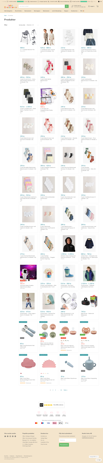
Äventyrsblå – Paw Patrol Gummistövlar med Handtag (68, 286)
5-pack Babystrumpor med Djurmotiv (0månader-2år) (26, 138)
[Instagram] (10, 436)
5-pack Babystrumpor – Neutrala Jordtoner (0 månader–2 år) (69, 138)
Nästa (65, 390)
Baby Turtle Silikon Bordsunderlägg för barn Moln (27, 379)
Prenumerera (64, 445)
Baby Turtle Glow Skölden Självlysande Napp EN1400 (88, 346)
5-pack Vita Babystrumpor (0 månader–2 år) (88, 197)
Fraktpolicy (12, 456)
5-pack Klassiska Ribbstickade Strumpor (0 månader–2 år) (68, 168)
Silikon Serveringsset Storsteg (29, 438)
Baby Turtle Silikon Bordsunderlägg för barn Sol (47, 379)
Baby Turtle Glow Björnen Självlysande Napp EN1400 (67, 346)
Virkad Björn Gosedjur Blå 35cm (29, 442)
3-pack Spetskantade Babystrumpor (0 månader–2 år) (89, 79)
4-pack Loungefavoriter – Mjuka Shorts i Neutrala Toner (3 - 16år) (28, 110)
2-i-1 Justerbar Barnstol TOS (27, 49)
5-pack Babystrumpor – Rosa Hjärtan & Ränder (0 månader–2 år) (89, 139)
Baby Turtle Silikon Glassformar (69, 378)
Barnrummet (28, 11)
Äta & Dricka (18, 11)
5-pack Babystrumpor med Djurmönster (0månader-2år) (88, 109)
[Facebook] (8, 436)
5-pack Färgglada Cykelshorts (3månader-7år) (47, 168)
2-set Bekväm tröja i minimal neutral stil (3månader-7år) (47, 50)
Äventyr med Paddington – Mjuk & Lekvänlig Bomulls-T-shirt (48, 286)
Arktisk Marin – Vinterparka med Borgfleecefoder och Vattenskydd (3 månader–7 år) (89, 257)
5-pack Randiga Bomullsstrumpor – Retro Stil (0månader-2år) (88, 169)
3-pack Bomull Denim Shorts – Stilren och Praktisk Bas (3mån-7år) (89, 51)
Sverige (93, 456)
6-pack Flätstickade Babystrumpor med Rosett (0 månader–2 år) (47, 228)
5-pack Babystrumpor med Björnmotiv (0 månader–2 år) (68, 109)
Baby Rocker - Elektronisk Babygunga (87, 314)
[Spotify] (15, 436)
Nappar (66, 11)
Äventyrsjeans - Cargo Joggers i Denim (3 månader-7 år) (28, 314)
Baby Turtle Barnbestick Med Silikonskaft (27, 346)
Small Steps (42, 111)
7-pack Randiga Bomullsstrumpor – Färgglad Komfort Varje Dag (47, 257)
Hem (5, 15)
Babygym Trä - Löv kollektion (29, 440)
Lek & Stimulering (57, 11)
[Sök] (67, 6)
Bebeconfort (22, 51)
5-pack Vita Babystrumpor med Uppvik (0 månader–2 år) (28, 227)
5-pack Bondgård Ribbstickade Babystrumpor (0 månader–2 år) (28, 168)
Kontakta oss (44, 436)
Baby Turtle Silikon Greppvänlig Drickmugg (89, 379)
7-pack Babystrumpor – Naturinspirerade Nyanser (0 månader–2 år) (68, 228)
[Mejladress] (5, 436)
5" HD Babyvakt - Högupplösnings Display (46, 109)
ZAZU (82, 316)
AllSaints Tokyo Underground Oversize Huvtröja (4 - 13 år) (68, 256)
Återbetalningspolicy (28, 456)
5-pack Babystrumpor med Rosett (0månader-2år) (47, 138)
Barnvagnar (37, 11)
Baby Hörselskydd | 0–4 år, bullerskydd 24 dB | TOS (67, 314)
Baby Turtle (22, 348)
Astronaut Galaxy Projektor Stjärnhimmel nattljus (27, 286)
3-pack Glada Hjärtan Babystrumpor (45, 79)
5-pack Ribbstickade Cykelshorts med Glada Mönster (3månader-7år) (28, 198)
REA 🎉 (82, 11)
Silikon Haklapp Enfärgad (28, 436)
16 (61, 390)
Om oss (42, 440)
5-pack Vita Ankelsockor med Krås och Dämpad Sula (68, 197)
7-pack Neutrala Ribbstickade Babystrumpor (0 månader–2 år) (28, 256)
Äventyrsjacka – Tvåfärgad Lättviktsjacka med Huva (87, 286)
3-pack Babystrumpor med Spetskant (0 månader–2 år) (67, 50)
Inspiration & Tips (45, 442)
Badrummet (46, 11)
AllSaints (62, 258)
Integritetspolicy (19, 456)
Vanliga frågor (44, 438)
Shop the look (44, 444)
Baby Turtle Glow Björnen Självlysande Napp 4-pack (46, 343)
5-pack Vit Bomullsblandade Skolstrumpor (47, 197)
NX (41, 52)
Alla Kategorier (8, 11)
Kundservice (74, 11)
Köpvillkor (6, 456)
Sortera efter (22, 25)
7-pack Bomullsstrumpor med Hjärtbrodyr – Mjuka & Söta (88, 227)
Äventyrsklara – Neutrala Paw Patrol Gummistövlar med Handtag (47, 315)
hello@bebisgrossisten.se (88, 438)
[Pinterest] (13, 436)
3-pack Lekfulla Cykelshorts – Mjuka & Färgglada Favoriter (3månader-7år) (68, 80)
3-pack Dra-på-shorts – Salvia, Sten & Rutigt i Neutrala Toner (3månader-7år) (27, 80)
